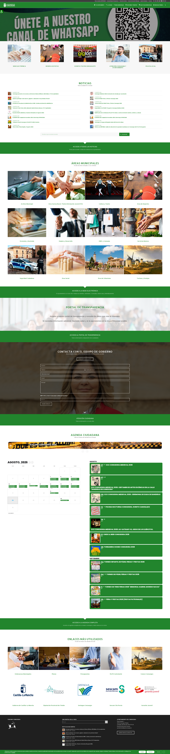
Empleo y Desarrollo (65, 241)
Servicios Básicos (143, 241)
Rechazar (150, 752)
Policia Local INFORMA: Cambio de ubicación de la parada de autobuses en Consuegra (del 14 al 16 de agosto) (120, 126)
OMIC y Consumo (104, 241)
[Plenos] (54, 658)
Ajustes (158, 752)
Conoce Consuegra (147, 674)
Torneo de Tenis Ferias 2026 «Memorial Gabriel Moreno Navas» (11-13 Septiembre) (32, 108)
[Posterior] (167, 25)
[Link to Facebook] (154, 1)
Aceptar (142, 752)
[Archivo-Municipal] (27, 185)
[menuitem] (99, 5)
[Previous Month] (29, 462)
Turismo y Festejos (143, 278)
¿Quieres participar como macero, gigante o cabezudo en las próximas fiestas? (31, 98)
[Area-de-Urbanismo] (104, 259)
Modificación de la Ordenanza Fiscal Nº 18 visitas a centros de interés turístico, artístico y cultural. (118, 112)
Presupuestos (85, 674)
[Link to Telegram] (164, 1)
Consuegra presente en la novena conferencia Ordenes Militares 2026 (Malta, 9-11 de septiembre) (36, 93)
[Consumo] (104, 222)
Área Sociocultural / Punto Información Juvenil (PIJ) (66, 204)
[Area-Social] (65, 259)
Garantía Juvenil (147, 705)
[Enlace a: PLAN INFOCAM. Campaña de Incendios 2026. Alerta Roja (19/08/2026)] (9, 117)
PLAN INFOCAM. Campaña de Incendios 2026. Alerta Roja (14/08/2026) (111, 117)
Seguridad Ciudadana (27, 278)
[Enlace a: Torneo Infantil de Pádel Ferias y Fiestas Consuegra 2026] (91, 103)
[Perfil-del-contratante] (116, 658)
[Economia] (27, 222)
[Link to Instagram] (158, 1)
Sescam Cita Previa (116, 705)
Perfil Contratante (116, 674)
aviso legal (53, 395)
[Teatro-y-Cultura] (104, 185)
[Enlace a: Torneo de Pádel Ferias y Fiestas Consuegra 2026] (91, 98)
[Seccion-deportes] (143, 185)
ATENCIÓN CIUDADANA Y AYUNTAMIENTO (118, 66)
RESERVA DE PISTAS (52, 66)
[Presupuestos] (85, 658)
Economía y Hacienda (27, 241)
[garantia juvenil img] (147, 689)
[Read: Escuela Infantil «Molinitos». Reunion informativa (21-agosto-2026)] (63, 744)
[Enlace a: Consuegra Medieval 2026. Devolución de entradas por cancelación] (91, 93)
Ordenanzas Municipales (23, 674)
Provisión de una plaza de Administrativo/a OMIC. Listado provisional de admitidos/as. (33, 103)
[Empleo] (65, 222)
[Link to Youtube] (162, 1)
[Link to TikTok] (160, 1)
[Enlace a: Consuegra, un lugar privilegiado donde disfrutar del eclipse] (91, 122)
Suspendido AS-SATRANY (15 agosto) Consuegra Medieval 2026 (109, 108)
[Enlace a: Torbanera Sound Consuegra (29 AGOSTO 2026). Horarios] (9, 122)
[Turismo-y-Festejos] (143, 259)
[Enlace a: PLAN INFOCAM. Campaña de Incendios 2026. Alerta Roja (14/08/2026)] (91, 117)
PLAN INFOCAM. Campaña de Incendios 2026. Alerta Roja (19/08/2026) (29, 117)
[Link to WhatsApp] (166, 1)
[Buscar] (165, 5)
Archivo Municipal (27, 204)
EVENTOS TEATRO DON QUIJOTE (85, 66)
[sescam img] (116, 689)
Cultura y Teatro (104, 204)
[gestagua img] (85, 689)
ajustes (13, 752)
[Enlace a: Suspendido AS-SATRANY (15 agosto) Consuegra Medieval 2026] (91, 107)
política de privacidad (62, 395)
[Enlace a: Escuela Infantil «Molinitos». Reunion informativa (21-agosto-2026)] (9, 112)
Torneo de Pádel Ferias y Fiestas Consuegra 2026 (106, 98)
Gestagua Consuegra (85, 705)
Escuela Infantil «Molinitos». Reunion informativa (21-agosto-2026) (28, 112)
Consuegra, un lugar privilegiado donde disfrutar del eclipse (109, 122)
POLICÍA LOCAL (151, 66)
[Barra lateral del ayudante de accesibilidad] (1, 11)
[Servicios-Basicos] (143, 222)
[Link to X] (156, 1)
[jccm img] (23, 689)
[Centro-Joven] (65, 185)
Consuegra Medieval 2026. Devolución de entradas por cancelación (110, 93)
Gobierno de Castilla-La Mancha (23, 705)
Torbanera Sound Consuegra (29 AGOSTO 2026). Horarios (26, 122)
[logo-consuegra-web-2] (10, 5)
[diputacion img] (54, 689)
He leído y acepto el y (55, 395)
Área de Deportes (143, 204)
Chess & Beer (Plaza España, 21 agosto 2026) (23, 126)
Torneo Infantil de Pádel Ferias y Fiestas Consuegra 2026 (108, 103)
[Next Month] (32, 462)
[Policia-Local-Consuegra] (27, 259)
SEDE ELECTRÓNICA (19, 66)
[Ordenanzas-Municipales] (23, 658)
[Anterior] (3, 25)
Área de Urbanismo (104, 278)
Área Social (65, 278)
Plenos (54, 674)
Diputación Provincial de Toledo (54, 705)
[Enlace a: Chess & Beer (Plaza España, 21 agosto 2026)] (9, 126)
